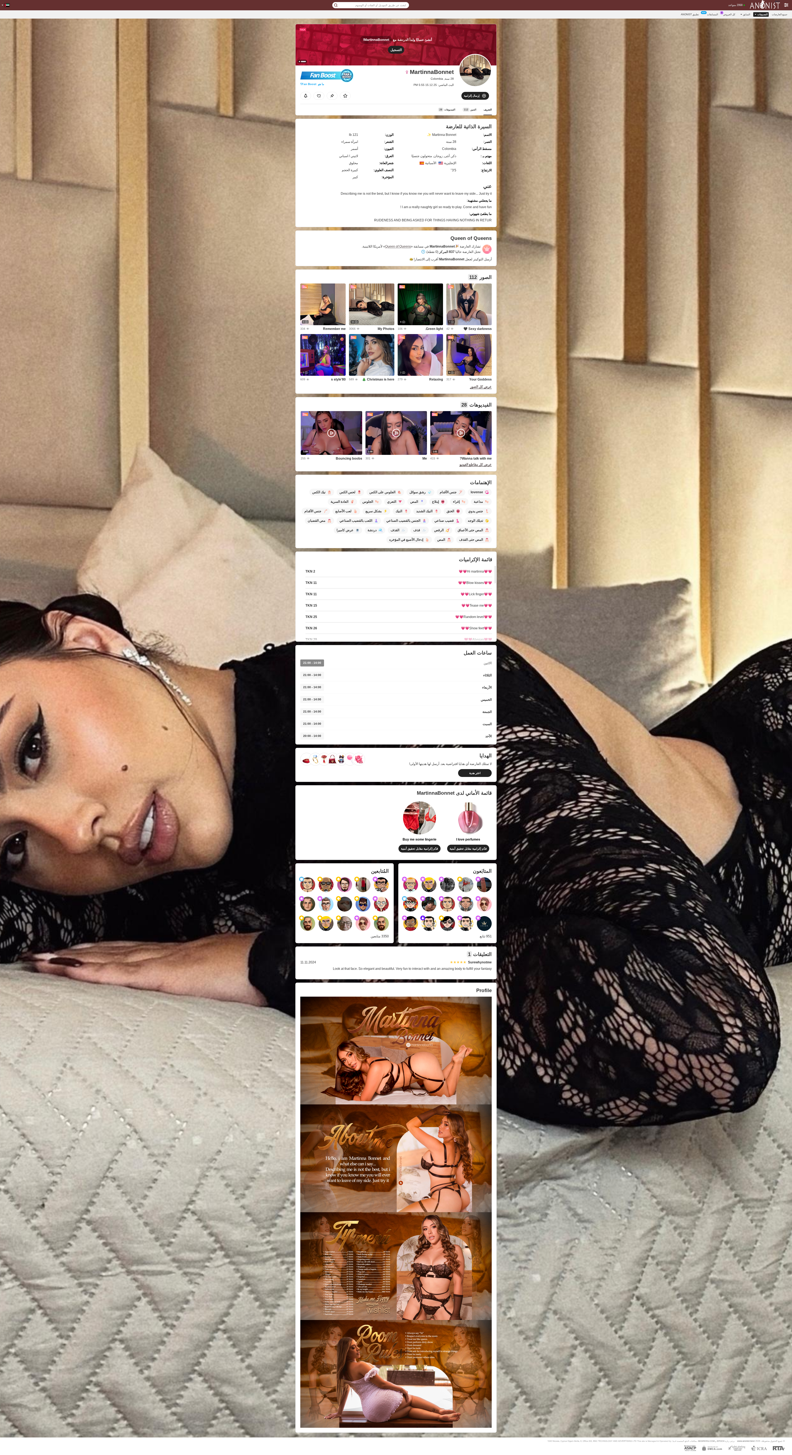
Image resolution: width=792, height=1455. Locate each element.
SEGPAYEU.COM (706, 1441)
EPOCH (720, 1441)
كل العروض (729, 14)
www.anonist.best (746, 1441)
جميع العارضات (779, 14)
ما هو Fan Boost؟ (312, 84)
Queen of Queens (398, 246)
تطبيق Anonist (690, 14)
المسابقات (712, 14)
